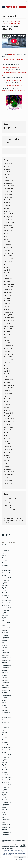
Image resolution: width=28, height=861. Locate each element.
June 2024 (7, 236)
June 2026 (7, 169)
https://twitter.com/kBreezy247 (11, 67)
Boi (18, 501)
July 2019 (7, 399)
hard (7, 510)
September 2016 (9, 480)
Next (10, 514)
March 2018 (7, 444)
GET (19, 508)
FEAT (14, 503)
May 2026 (7, 172)
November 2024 (9, 222)
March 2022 (7, 309)
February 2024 (8, 245)
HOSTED (13, 510)
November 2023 (9, 253)
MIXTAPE (13, 512)
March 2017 (7, 463)
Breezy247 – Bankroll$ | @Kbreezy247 (10, 27)
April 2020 (7, 374)
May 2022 (7, 304)
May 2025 (7, 205)
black (17, 501)
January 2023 (8, 281)
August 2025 (8, 197)
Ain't (21, 498)
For (17, 505)
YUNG (13, 522)
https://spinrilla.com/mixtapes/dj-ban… (13, 59)
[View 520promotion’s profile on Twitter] (9, 127)
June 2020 (7, 368)
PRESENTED (6, 516)
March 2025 (7, 211)
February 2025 (8, 214)
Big (14, 501)
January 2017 (8, 469)
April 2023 (7, 273)
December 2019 (9, 385)
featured (8, 505)
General (15, 508)
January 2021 (8, 348)
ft (10, 508)
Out (19, 514)
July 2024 (7, 233)
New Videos (17, 23)
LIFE (5, 512)
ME (10, 512)
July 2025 (7, 200)
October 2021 (8, 323)
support (8, 518)
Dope (10, 503)
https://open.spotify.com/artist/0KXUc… (14, 91)
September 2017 (9, 447)
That (14, 518)
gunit (5, 510)
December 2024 (9, 219)
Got (23, 508)
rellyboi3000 (12, 516)
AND (5, 501)
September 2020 (9, 360)
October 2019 (8, 391)
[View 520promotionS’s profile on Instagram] (12, 127)
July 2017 (7, 452)
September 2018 (9, 427)
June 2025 (7, 203)
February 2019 (8, 413)
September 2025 (9, 194)
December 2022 (9, 284)
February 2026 (8, 180)
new (7, 514)
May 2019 (7, 404)
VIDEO (12, 520)
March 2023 (7, 275)
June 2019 (7, 402)
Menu (23, 7)
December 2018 (9, 418)
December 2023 (9, 250)
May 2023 (7, 270)
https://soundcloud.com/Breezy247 (12, 85)
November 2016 (9, 475)
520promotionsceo (16, 21)
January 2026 (8, 183)
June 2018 (7, 435)
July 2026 (7, 166)
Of (13, 514)
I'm (18, 510)
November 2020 (9, 354)
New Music (10, 23)
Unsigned (6, 520)
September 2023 (9, 259)
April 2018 (7, 441)
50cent (5, 498)
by (4, 503)
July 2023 (7, 264)
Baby (8, 501)
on (17, 514)
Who (22, 520)
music (21, 512)
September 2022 (9, 292)
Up (9, 520)
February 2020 (8, 379)
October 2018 (8, 424)
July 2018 (7, 433)
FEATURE (19, 503)
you (7, 522)
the (17, 518)
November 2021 (9, 320)
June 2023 (7, 267)
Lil (8, 512)
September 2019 (9, 393)
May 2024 (7, 239)
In (19, 510)
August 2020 (8, 362)
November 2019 (9, 388)
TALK (12, 518)
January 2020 (8, 382)
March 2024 (7, 242)
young (9, 522)
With (5, 522)
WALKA (16, 520)
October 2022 (8, 290)
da (6, 503)
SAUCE (19, 516)
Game (12, 508)
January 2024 (8, 247)
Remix (16, 516)
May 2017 (7, 458)
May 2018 (7, 438)
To (18, 518)
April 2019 (7, 407)
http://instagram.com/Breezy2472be (13, 80)
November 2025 (9, 189)
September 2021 (9, 326)
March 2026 (7, 177)
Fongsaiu (14, 505)
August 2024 (8, 231)
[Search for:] (26, 2)
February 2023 (8, 278)
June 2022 (7, 301)
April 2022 (7, 306)
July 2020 (7, 365)
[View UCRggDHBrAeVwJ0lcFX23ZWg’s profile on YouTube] (16, 127)
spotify (5, 518)
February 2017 (8, 466)
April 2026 (7, 175)
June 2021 (7, 334)
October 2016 (8, 477)
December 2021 (9, 318)
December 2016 (9, 472)
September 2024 (9, 228)
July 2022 (7, 298)
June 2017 (7, 455)
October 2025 (8, 191)
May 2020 (7, 371)
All (23, 498)
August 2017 (8, 449)
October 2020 (8, 357)
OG (15, 514)
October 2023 (8, 256)
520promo (12, 498)
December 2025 (9, 186)
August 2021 (8, 329)
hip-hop (9, 510)
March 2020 (7, 376)
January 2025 (8, 217)
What (19, 520)
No (12, 514)
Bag (12, 501)
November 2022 (9, 287)
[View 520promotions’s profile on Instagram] (10, 535)
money (17, 512)
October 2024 (8, 225)
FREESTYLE (7, 508)
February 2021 (8, 346)
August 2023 (8, 261)
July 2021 (7, 332)
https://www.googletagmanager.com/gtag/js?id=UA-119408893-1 (14, 841)
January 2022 (8, 315)
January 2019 (8, 416)
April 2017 (7, 461)
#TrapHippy (11, 54)
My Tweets (7, 142)
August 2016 (8, 483)
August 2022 (8, 295)
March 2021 (7, 343)
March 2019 (7, 410)
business (21, 501)
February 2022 (8, 312)
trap (20, 518)
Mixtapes (4, 23)
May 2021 (7, 337)
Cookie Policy (8, 854)
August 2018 (8, 430)
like (7, 512)
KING (22, 510)
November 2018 (9, 421)
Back (10, 501)
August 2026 (8, 163)
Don (8, 503)
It (20, 510)
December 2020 (9, 351)
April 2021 (7, 340)
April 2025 (7, 208)
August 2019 (8, 396)
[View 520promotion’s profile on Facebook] (5, 127)
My (5, 514)
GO (21, 508)
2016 (18, 498)
